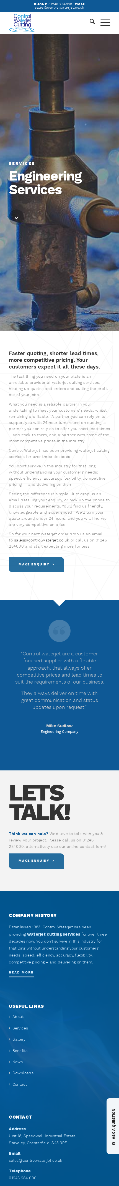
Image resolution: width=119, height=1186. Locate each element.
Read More (21, 972)
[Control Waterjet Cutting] (49, 23)
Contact (19, 1084)
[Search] (89, 23)
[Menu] (102, 23)
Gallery (19, 1039)
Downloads (22, 1073)
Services (20, 1028)
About (18, 1016)
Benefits (20, 1050)
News (17, 1062)
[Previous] (21, 687)
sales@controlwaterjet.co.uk (41, 540)
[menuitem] (89, 23)
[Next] (97, 687)
